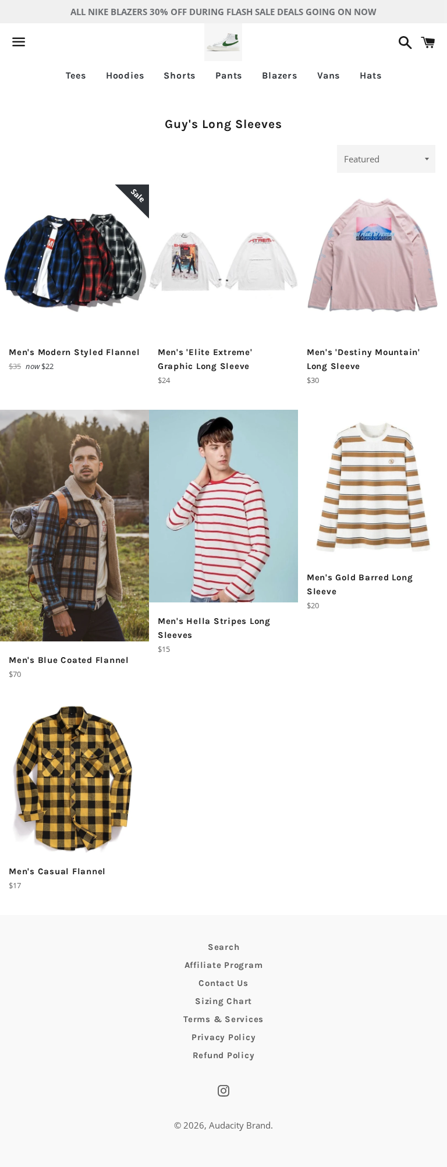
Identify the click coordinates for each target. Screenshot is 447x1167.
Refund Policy (224, 1055)
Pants (228, 75)
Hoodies (125, 75)
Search (224, 947)
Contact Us (223, 983)
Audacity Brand (240, 1125)
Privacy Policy (223, 1037)
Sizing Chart (223, 1001)
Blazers (279, 75)
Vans (328, 75)
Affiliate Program (224, 965)
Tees (76, 75)
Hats (370, 75)
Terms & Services (223, 1019)
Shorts (180, 75)
